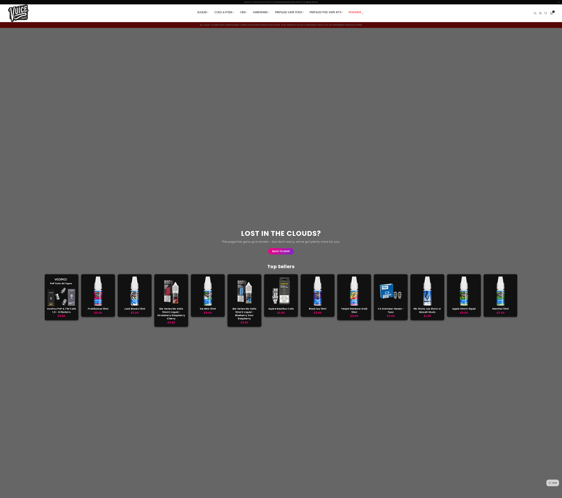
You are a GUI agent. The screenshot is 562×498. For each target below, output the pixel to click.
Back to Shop (281, 251)
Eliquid (202, 12)
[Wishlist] (545, 13)
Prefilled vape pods (288, 12)
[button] (551, 13)
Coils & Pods (223, 12)
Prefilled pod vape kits (325, 12)
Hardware (260, 12)
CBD (243, 12)
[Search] (535, 13)
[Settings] (540, 13)
